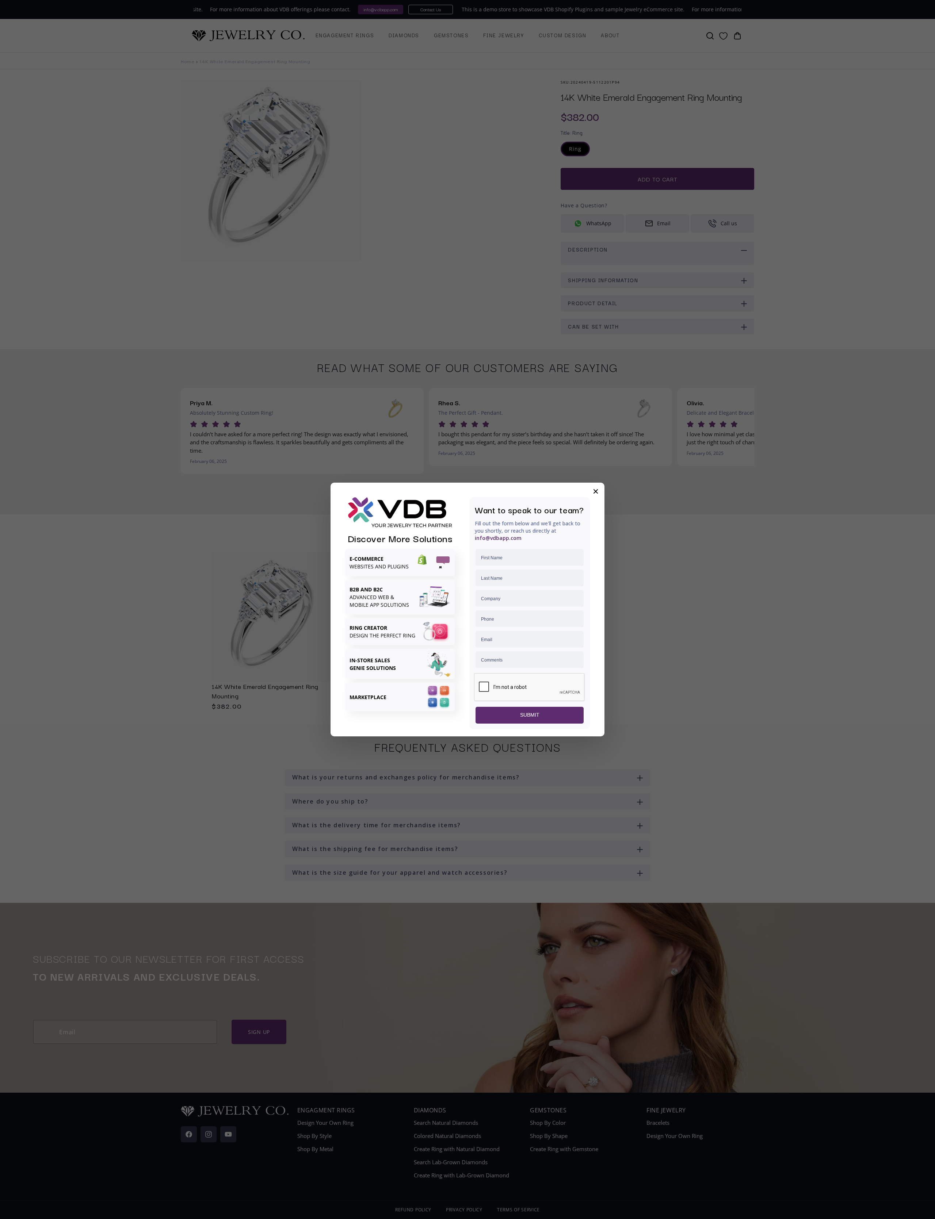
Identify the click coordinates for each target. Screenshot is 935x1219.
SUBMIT (529, 715)
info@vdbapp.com (498, 537)
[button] (596, 491)
